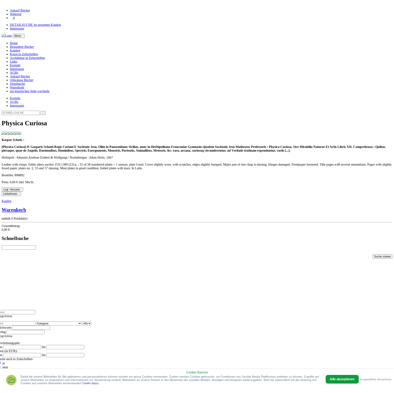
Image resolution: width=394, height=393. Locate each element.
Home (14, 43)
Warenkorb (17, 87)
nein (5, 367)
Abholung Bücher (21, 80)
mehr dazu (91, 383)
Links (13, 61)
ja (3, 363)
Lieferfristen (10, 193)
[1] (43, 113)
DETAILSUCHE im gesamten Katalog (35, 25)
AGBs (14, 72)
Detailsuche (17, 83)
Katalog (15, 50)
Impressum (17, 28)
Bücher (20, 10)
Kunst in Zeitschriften (24, 54)
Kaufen (6, 201)
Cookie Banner (197, 372)
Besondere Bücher (22, 46)
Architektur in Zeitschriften (27, 58)
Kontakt (15, 65)
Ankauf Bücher (20, 76)
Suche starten (382, 256)
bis (44, 347)
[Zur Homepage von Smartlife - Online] (11, 380)
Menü (17, 35)
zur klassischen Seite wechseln (29, 91)
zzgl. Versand (11, 189)
